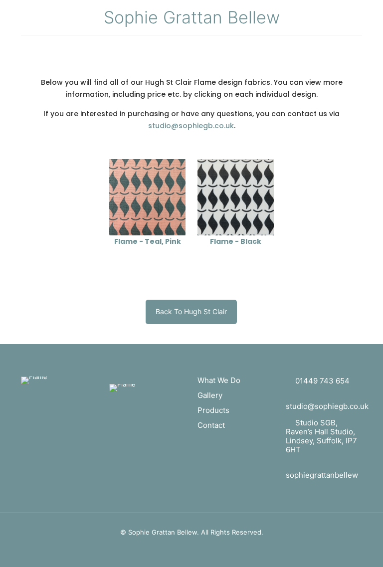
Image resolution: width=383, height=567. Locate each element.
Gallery (209, 395)
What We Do (218, 380)
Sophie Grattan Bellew (192, 17)
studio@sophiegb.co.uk (191, 126)
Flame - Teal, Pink (147, 241)
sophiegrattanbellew (322, 475)
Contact (211, 425)
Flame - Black (235, 241)
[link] (147, 197)
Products (213, 410)
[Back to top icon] (342, 552)
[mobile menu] (29, 49)
